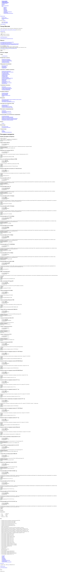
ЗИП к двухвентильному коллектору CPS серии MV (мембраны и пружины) (12, 527)
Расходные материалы (5, 18)
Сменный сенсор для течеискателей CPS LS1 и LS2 (8, 523)
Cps (2, 513)
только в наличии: (3, 139)
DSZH (2, 515)
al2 (8, 564)
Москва (4, 20)
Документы (3, 558)
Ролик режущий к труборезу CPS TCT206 (7, 541)
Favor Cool (3, 516)
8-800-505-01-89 (2, 16)
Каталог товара (4, 17)
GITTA (7, 516)
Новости (3, 557)
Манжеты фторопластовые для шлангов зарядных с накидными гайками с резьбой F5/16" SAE (15, 531)
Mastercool (7, 513)
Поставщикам (4, 559)
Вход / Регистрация (5, 22)
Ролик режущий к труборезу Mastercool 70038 (8, 536)
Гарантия (3, 555)
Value (6, 515)
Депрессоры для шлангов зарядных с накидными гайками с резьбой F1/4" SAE (12, 532)
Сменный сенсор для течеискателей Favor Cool (8, 525)
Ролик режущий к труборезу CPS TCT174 (7, 538)
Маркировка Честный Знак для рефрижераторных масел (9, 44)
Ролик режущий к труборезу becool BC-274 (7, 533)
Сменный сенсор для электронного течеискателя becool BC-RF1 (10, 520)
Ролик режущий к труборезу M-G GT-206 (7, 534)
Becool (7, 514)
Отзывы (3, 556)
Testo (2, 514)
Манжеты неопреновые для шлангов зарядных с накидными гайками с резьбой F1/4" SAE (14, 528)
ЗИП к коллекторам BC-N (5, 526)
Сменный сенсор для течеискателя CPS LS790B (8, 521)
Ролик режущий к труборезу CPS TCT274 (7, 539)
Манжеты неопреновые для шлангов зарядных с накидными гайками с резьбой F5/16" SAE (14, 530)
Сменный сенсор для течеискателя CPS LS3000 (8, 522)
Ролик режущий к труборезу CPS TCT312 (7, 540)
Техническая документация (6, 560)
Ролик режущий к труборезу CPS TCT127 (7, 537)
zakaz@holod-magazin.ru (3, 567)
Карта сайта (2, 563)
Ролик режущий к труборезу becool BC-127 (7, 535)
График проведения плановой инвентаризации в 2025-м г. (9, 43)
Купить (1, 165)
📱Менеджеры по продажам (5, 34)
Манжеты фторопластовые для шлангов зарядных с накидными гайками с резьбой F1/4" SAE (15, 529)
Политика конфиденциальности (6, 561)
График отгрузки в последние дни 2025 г (7, 42)
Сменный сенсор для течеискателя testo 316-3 (8, 524)
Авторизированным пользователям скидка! (6, 38)
